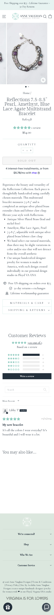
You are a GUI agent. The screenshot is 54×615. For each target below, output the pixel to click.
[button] (22, 128)
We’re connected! (26, 534)
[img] (11, 419)
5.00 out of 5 (35, 342)
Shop (26, 544)
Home (26, 93)
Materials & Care (27, 303)
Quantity (27, 144)
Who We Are (26, 554)
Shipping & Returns (27, 310)
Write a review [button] (27, 376)
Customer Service (26, 565)
